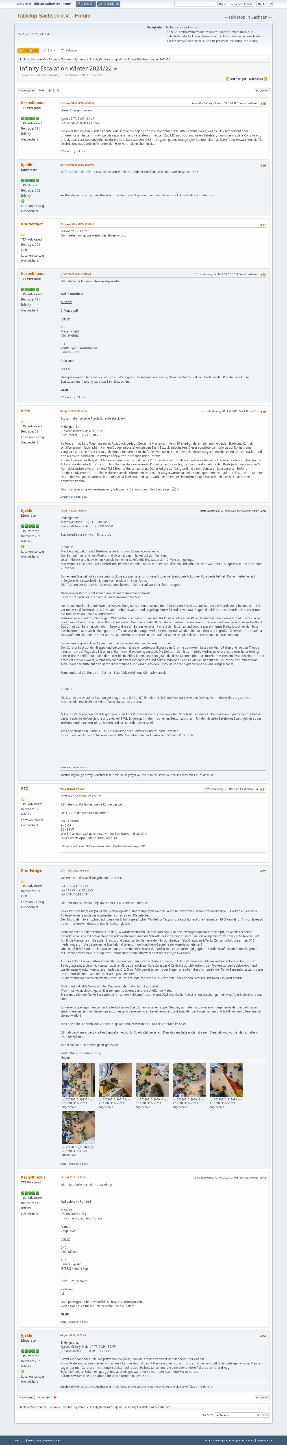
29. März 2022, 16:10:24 (77, 273)
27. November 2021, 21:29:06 (77, 164)
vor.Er (65, 622)
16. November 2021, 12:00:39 (77, 102)
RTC (24, 788)
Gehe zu (208, 1415)
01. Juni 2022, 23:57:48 (73, 1335)
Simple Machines (51, 1440)
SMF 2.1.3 (20, 1440)
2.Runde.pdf (69, 311)
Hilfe (207, 1440)
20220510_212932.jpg (227, 1099)
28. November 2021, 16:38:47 (77, 224)
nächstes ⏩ (258, 79)
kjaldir (118, 59)
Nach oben (26, 1397)
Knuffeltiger (32, 224)
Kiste (25, 410)
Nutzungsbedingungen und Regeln (233, 1440)
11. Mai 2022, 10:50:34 (76, 870)
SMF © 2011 (34, 1440)
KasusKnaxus (33, 102)
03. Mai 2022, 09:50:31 (73, 788)
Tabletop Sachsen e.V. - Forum (53, 16)
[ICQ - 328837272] (23, 201)
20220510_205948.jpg (190, 1099)
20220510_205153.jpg (116, 1099)
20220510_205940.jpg (153, 1099)
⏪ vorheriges (236, 79)
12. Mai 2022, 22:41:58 (73, 1177)
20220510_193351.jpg (79, 1099)
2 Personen (66, 151)
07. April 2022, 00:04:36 (73, 411)
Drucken (262, 90)
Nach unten (27, 90)
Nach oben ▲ (265, 1440)
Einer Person (67, 767)
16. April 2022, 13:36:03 (73, 510)
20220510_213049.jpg (79, 1147)
